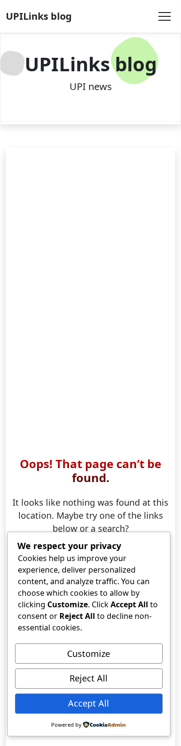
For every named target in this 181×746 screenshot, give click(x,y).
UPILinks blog (39, 16)
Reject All (89, 678)
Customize (88, 653)
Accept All (88, 703)
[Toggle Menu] (164, 16)
